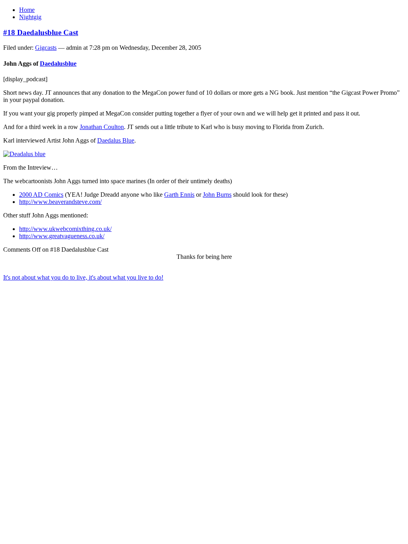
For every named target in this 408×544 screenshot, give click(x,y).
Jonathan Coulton (102, 126)
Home (27, 9)
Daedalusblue (58, 63)
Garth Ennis (179, 194)
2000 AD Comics (41, 194)
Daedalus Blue (115, 140)
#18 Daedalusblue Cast (40, 32)
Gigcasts (46, 47)
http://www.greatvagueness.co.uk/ (61, 236)
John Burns (217, 194)
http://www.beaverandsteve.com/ (60, 201)
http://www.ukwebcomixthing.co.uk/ (65, 228)
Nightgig (30, 17)
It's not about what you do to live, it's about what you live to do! (83, 277)
